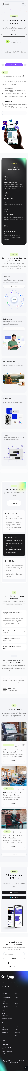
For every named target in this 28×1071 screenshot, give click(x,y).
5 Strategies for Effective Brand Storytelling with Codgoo (13, 793)
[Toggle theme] (26, 1068)
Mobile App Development (5, 1002)
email (16, 1006)
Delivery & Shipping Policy (6, 1047)
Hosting (16, 997)
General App (5, 1029)
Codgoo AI (7, 832)
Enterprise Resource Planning (6, 998)
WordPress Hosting (19, 1012)
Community (17, 1032)
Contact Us (17, 1030)
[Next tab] (25, 65)
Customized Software (7, 1018)
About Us (17, 1027)
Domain (16, 1003)
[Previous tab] (2, 65)
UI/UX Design (5, 1011)
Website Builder (18, 1009)
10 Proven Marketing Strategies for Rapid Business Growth (13, 750)
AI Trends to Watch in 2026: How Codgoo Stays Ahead (13, 836)
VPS (15, 1000)
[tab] (14, 64)
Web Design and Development (5, 1014)
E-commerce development (5, 1007)
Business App (5, 1032)
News (16, 1035)
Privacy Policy (5, 1044)
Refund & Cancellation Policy (7, 1052)
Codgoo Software (9, 745)
